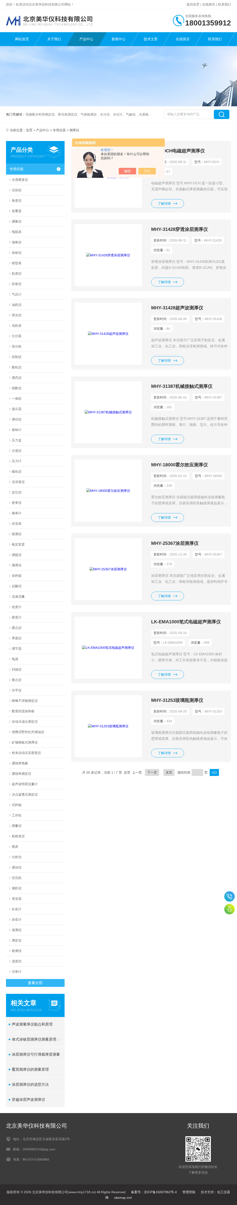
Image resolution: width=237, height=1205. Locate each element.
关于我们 (54, 39)
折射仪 (17, 284)
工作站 (17, 815)
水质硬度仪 (20, 180)
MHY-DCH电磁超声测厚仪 (178, 150)
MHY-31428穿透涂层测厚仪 (179, 229)
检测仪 (17, 951)
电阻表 (17, 232)
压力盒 (17, 440)
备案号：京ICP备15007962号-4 (154, 1192)
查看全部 (35, 983)
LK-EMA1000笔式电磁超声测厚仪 (186, 621)
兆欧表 (17, 325)
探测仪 (17, 534)
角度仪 (17, 200)
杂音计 (17, 919)
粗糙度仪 (18, 836)
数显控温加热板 (23, 711)
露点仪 (17, 628)
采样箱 (17, 575)
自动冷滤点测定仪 (25, 721)
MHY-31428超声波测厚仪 (177, 307)
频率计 (17, 513)
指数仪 (17, 388)
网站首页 (22, 39)
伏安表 (17, 523)
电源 (15, 659)
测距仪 (17, 888)
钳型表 (17, 263)
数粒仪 (17, 367)
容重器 (17, 211)
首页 (29, 130)
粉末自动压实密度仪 (26, 753)
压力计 (17, 461)
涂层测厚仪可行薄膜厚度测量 (36, 1054)
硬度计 (17, 617)
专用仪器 (59, 130)
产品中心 (86, 39)
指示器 (17, 409)
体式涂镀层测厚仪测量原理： (36, 1039)
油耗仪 (17, 305)
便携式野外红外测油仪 (28, 732)
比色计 (17, 909)
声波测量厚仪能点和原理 (32, 1024)
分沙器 (17, 336)
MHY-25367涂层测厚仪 (175, 543)
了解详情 (164, 203)
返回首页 (193, 4)
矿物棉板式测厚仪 (25, 742)
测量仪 (17, 826)
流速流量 (18, 596)
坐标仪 (17, 252)
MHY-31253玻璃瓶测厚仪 (177, 700)
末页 (169, 772)
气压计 (17, 294)
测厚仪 (17, 565)
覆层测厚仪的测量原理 (30, 1069)
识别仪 (17, 190)
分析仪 (17, 857)
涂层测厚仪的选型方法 (30, 1084)
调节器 (17, 648)
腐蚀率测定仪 (21, 773)
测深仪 (17, 867)
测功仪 (17, 419)
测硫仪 (17, 555)
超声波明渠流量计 (25, 784)
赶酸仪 (17, 586)
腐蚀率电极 (20, 763)
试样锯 (17, 805)
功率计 (17, 971)
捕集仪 (17, 221)
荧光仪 (17, 315)
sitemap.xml (123, 1197)
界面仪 (17, 638)
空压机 (17, 878)
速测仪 (17, 930)
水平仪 (17, 690)
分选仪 (17, 450)
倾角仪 (17, 242)
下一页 (152, 772)
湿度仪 (17, 961)
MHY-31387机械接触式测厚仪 (181, 386)
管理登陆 (188, 1192)
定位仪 (17, 492)
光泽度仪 (18, 482)
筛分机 (17, 346)
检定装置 (18, 544)
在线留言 (208, 4)
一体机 (17, 398)
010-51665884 (229, 896)
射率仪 (17, 503)
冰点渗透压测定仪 (25, 794)
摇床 (15, 846)
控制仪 (17, 357)
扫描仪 (17, 669)
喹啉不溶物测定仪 (25, 701)
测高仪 (17, 378)
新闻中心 (118, 39)
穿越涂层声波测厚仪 (28, 1099)
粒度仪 (17, 273)
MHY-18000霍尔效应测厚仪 (179, 464)
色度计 (17, 607)
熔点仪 (17, 680)
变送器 (17, 899)
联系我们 (224, 4)
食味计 (17, 430)
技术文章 (151, 39)
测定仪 (17, 940)
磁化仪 (17, 471)
